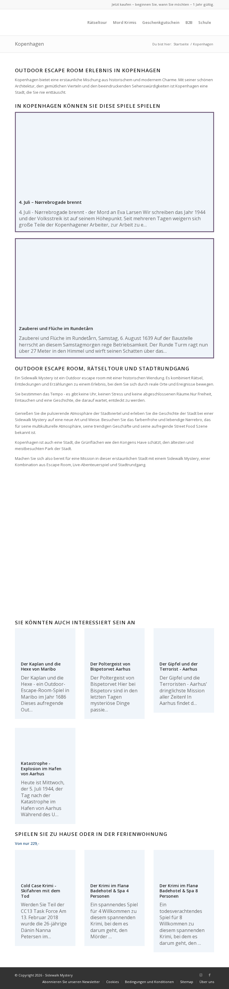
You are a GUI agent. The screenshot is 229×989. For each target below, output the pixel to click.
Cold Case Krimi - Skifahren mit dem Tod (40, 891)
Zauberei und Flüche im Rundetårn (56, 328)
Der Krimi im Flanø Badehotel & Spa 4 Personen (109, 891)
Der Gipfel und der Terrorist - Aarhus (179, 666)
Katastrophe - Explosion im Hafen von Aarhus (41, 768)
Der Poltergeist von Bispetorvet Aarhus (110, 666)
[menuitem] (97, 22)
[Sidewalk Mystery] (43, 22)
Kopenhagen (29, 44)
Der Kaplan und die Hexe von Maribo (41, 666)
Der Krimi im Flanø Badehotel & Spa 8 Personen (179, 891)
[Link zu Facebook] (209, 974)
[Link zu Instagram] (200, 974)
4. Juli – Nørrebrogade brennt (50, 202)
